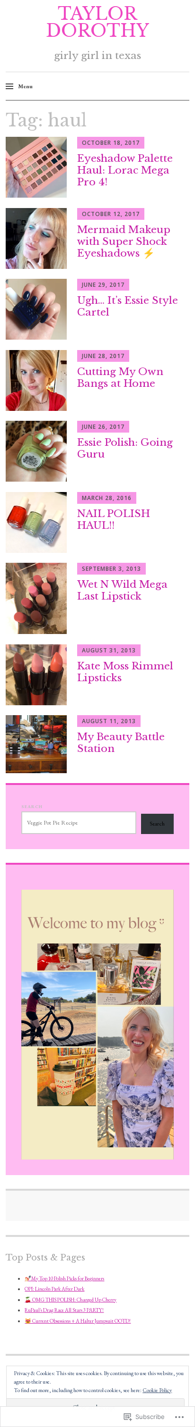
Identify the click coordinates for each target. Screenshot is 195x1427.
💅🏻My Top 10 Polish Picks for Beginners (64, 1278)
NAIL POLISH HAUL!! (113, 520)
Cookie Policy (157, 1390)
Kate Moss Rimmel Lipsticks (125, 672)
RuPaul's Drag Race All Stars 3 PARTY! (64, 1310)
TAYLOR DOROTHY (97, 22)
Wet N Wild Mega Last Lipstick (122, 590)
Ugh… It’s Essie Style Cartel (127, 306)
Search (32, 806)
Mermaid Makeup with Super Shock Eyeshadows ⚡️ (123, 241)
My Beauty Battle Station (121, 743)
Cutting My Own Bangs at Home (120, 378)
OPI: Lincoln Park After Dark (54, 1288)
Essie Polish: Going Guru (125, 448)
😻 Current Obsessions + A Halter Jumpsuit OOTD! (78, 1321)
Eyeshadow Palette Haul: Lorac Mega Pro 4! (125, 170)
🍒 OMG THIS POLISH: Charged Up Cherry (70, 1299)
